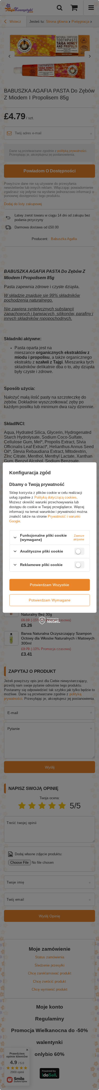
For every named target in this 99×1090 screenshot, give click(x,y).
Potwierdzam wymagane (49, 600)
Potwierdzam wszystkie (49, 585)
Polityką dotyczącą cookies (55, 497)
